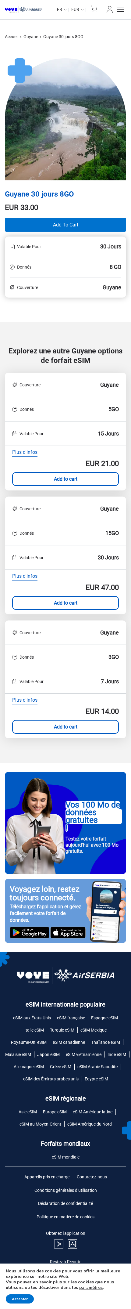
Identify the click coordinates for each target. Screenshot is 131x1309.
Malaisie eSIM (18, 1054)
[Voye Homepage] (23, 9)
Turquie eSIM (62, 1030)
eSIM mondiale (66, 1157)
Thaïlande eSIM (105, 1042)
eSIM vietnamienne (83, 1054)
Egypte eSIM (96, 1078)
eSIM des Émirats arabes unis (51, 1078)
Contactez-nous (92, 1176)
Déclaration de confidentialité (65, 1203)
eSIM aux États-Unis (32, 1017)
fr (59, 9)
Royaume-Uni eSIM (29, 1042)
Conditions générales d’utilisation (65, 1190)
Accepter (20, 1298)
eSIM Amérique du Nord (89, 1124)
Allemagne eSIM (29, 1066)
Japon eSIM (48, 1054)
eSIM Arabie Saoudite (97, 1066)
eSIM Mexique (93, 1030)
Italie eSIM (34, 1030)
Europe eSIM (55, 1111)
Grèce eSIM (60, 1066)
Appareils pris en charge (46, 1176)
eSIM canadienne (69, 1042)
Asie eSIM (28, 1111)
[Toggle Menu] (121, 10)
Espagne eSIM (104, 1017)
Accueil (11, 36)
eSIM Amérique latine (92, 1111)
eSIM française (71, 1017)
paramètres (91, 1287)
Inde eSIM (117, 1054)
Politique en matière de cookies (65, 1216)
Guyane (30, 36)
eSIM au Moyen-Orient (40, 1124)
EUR (75, 9)
